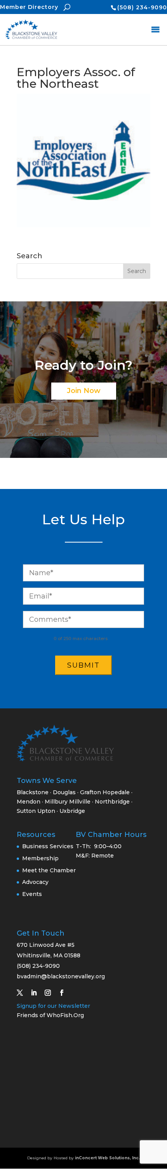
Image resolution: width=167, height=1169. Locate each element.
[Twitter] (23, 992)
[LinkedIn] (37, 992)
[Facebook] (65, 992)
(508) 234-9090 (142, 7)
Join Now (84, 390)
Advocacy (35, 881)
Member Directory (29, 7)
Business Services (47, 846)
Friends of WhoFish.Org (50, 1015)
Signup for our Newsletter (53, 1005)
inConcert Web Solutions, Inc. (107, 1157)
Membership (40, 858)
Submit (83, 665)
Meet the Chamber (49, 870)
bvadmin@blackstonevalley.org (61, 976)
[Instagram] (51, 992)
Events (32, 894)
